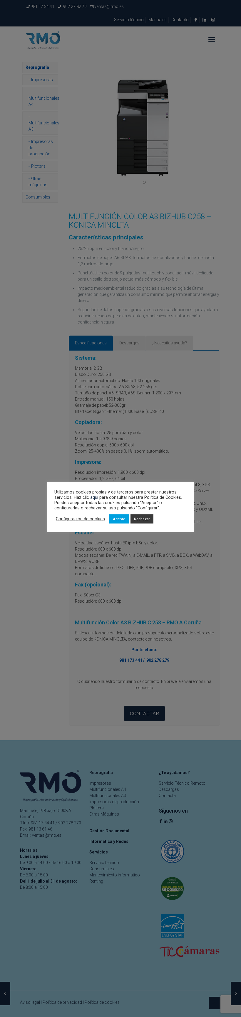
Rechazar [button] (142, 519)
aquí (94, 497)
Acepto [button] (119, 519)
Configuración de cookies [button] (80, 518)
